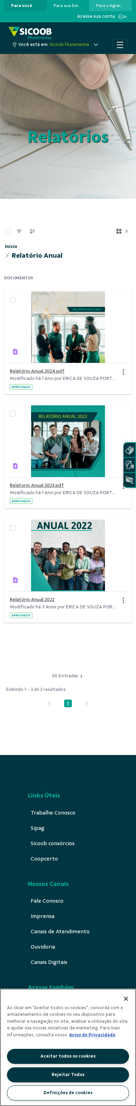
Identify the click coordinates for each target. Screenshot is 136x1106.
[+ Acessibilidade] (129, 480)
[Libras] (129, 450)
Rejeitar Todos (68, 1074)
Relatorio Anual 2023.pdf (37, 485)
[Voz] (129, 465)
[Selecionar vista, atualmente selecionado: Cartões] (122, 231)
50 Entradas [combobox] (65, 675)
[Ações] (123, 371)
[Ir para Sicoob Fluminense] (30, 32)
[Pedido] (32, 231)
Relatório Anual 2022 (32, 599)
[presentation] (25, 5)
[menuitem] (21, 5)
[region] (68, 1047)
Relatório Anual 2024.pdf (37, 371)
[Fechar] (126, 998)
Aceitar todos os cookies (68, 1056)
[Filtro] (19, 231)
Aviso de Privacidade (92, 1035)
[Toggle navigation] (120, 44)
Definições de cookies (68, 1092)
